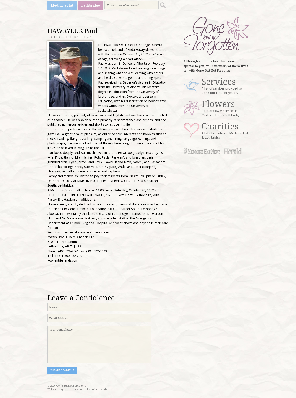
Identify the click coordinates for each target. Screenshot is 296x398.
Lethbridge (90, 5)
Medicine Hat (62, 5)
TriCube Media (99, 389)
